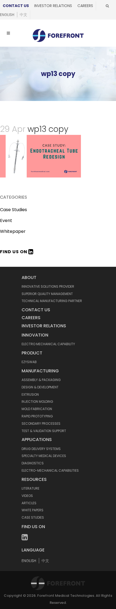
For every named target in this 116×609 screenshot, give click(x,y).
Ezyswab (29, 362)
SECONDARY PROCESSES (41, 423)
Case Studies (13, 210)
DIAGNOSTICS (33, 463)
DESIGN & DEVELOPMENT (40, 387)
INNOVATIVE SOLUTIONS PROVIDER (48, 286)
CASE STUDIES (33, 517)
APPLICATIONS (37, 439)
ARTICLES (29, 503)
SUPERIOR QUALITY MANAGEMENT (47, 293)
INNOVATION (35, 335)
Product (32, 353)
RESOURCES (34, 479)
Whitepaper (13, 231)
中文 (23, 14)
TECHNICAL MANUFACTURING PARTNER (52, 301)
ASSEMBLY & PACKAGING (41, 380)
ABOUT (29, 277)
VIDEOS (27, 495)
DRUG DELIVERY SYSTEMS (41, 448)
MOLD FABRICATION (37, 409)
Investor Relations (53, 5)
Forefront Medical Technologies (65, 595)
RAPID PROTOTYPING (37, 416)
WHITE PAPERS (32, 510)
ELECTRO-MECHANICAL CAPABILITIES (50, 470)
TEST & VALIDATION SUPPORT (44, 431)
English (7, 14)
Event (6, 220)
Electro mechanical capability (48, 344)
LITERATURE (30, 488)
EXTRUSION (30, 394)
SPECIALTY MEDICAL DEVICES (44, 455)
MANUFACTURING (40, 371)
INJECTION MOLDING (37, 401)
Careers (85, 5)
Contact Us (16, 5)
